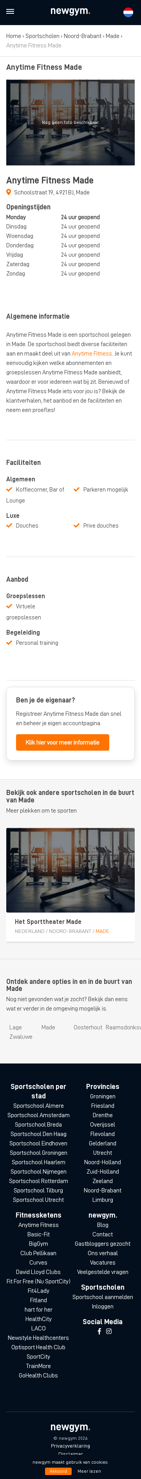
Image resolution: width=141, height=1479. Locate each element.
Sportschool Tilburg (38, 1190)
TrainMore (38, 1366)
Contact (102, 1234)
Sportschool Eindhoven (38, 1143)
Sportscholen (42, 36)
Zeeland (102, 1181)
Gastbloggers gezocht (102, 1244)
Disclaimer (70, 1454)
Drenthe (103, 1115)
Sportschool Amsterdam (38, 1115)
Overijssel (102, 1124)
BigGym (38, 1244)
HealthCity (38, 1319)
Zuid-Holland (103, 1172)
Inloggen (103, 1306)
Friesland (102, 1106)
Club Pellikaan (38, 1253)
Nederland (30, 931)
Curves (38, 1262)
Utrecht (102, 1153)
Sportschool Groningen (38, 1153)
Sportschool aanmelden (102, 1297)
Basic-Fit (38, 1234)
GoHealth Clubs (38, 1375)
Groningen (103, 1096)
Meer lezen (89, 1471)
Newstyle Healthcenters (38, 1338)
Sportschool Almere (38, 1106)
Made (112, 36)
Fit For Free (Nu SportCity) (38, 1281)
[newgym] (70, 12)
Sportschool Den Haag (39, 1134)
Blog (102, 1225)
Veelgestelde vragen (102, 1272)
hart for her (38, 1310)
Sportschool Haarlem (38, 1162)
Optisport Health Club (38, 1347)
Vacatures (103, 1262)
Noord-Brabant (82, 36)
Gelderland (102, 1143)
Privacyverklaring (70, 1445)
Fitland (38, 1300)
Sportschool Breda (38, 1124)
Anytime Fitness (92, 353)
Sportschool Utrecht (38, 1200)
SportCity (38, 1357)
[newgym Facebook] (99, 1331)
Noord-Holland (102, 1162)
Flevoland (102, 1134)
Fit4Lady (38, 1291)
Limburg (102, 1200)
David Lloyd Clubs (38, 1272)
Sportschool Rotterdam (38, 1181)
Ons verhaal (103, 1253)
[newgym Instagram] (109, 1331)
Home (13, 36)
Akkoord (58, 1471)
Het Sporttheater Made (48, 922)
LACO (38, 1328)
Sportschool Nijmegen (39, 1172)
